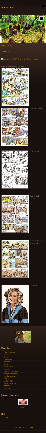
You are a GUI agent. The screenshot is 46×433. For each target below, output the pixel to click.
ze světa (7, 388)
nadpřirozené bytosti (11, 371)
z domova (7, 386)
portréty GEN (8, 381)
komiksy (7, 364)
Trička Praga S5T (10, 383)
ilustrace (7, 362)
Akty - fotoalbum (9, 352)
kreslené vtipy (9, 366)
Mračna (6, 369)
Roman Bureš (8, 7)
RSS (31, 427)
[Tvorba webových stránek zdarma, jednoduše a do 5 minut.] (28, 427)
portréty (6, 378)
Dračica (6, 357)
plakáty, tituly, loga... (11, 376)
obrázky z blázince (10, 374)
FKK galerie (8, 359)
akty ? (6, 354)
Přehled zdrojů (9, 418)
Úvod (3, 46)
